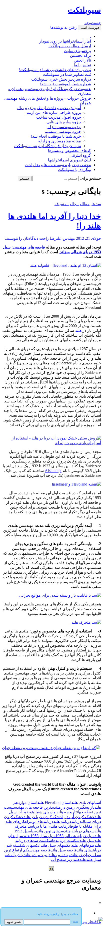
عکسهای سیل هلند (56, 845)
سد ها (96, 204)
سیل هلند (87, 840)
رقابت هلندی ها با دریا (51, 826)
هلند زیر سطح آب (65, 859)
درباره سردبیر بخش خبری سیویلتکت (61, 79)
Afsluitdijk (53, 471)
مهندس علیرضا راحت (57, 238)
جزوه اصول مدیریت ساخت (58, 117)
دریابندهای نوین (41, 821)
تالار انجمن (82, 60)
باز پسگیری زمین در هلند (74, 807)
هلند (78, 330)
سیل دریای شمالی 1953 (75, 836)
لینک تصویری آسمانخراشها (69, 160)
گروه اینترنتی (80, 155)
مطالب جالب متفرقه (72, 204)
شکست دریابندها (66, 840)
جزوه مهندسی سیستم (62, 131)
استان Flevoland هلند (54, 802)
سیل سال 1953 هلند (39, 836)
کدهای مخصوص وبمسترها (69, 150)
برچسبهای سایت (77, 51)
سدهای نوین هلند (50, 831)
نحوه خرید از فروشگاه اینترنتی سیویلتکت (47, 146)
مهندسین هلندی (59, 855)
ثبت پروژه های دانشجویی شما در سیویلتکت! (55, 70)
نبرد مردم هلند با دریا (31, 855)
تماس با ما (82, 65)
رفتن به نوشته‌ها (63, 27)
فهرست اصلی (89, 28)
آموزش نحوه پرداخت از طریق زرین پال (49, 108)
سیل (34, 831)
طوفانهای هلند (82, 845)
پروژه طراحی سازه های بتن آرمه (54, 112)
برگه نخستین (80, 55)
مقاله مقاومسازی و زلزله (59, 141)
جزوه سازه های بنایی (63, 122)
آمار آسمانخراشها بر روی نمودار (65, 41)
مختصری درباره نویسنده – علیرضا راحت (58, 165)
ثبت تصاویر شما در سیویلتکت (67, 74)
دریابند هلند (62, 821)
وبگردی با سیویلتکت (74, 169)
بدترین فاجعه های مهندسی (33, 807)
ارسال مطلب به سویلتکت (69, 46)
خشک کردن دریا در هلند (43, 817)
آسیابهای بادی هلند (86, 802)
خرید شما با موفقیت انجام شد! (56, 136)
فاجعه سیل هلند (64, 850)
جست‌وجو (92, 23)
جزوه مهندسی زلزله (64, 127)
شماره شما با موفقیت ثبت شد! (65, 84)
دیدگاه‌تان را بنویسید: (21, 238)
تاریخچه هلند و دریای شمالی (55, 812)
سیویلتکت (84, 10)
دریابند (76, 821)
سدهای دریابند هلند (79, 831)
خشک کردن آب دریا (78, 817)
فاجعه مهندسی (39, 850)
